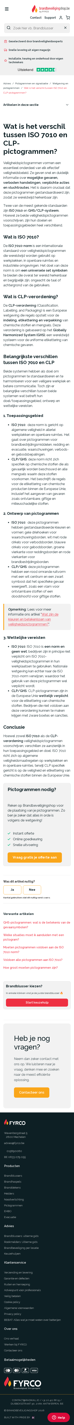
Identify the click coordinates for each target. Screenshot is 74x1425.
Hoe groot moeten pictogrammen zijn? (30, 967)
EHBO (8, 1211)
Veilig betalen (12, 1296)
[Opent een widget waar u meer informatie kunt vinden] (58, 1418)
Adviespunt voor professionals (22, 1290)
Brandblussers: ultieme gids (21, 1236)
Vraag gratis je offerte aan (35, 857)
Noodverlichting (14, 1199)
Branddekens (12, 1187)
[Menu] (6, 9)
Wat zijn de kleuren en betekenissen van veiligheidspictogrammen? (33, 619)
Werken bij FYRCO (15, 1344)
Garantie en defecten (16, 1278)
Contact (36, 17)
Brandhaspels (12, 1181)
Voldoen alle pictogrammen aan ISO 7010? (32, 959)
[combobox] (37, 28)
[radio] (12, 889)
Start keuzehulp (37, 1002)
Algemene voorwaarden (19, 1308)
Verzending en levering (18, 1272)
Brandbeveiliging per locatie (21, 1247)
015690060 (14, 1151)
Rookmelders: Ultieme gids (20, 1241)
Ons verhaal (11, 1338)
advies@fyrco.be (14, 1143)
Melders (9, 1193)
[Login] (61, 18)
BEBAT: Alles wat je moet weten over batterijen (32, 1319)
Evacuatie (10, 1217)
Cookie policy (12, 1302)
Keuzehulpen (12, 1253)
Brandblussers (13, 1175)
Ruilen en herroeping (17, 1284)
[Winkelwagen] (68, 18)
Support (50, 17)
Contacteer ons (31, 1092)
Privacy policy (12, 1313)
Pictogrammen (13, 1205)
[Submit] (8, 27)
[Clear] (65, 27)
